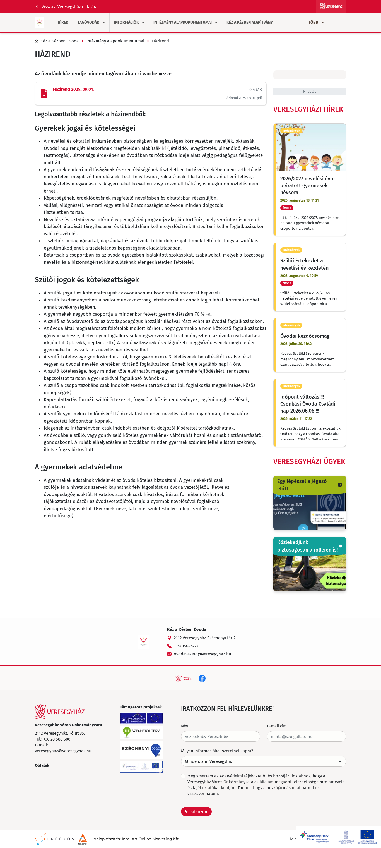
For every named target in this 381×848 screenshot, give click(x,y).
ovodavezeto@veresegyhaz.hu (202, 653)
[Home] (60, 711)
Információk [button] (126, 22)
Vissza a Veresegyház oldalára (69, 6)
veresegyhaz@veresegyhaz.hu (63, 750)
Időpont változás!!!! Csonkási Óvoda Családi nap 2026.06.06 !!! (307, 403)
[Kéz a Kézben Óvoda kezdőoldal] (39, 22)
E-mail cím (277, 726)
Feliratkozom (196, 811)
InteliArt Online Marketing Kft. (151, 839)
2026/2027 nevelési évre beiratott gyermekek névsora (307, 185)
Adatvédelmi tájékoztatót (243, 775)
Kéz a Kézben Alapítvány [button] (249, 22)
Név (184, 726)
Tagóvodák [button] (88, 22)
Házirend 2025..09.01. (73, 89)
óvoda (287, 208)
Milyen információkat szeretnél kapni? (217, 750)
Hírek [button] (63, 22)
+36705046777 (186, 645)
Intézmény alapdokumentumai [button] (182, 22)
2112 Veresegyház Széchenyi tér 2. (205, 637)
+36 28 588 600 (57, 739)
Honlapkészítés (105, 839)
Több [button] (313, 22)
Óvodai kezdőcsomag (305, 336)
